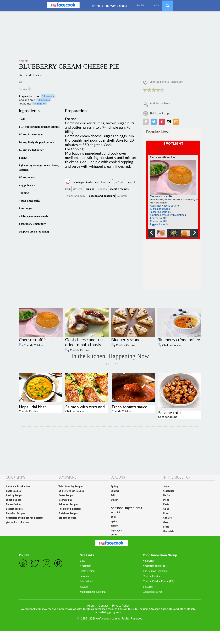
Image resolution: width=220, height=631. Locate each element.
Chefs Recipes (13, 491)
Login (156, 5)
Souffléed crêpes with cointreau (168, 215)
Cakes (166, 522)
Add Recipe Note (160, 103)
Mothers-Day (65, 500)
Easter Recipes (66, 495)
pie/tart (118, 182)
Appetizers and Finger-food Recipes (24, 517)
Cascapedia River (152, 591)
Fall (113, 495)
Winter (114, 500)
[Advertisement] (110, 36)
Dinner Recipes (13, 504)
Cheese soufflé (158, 218)
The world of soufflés (161, 196)
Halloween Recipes (68, 504)
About (90, 605)
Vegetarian (85, 565)
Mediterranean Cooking (93, 591)
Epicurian (148, 586)
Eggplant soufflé (159, 224)
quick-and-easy (76, 196)
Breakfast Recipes (15, 513)
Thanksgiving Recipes (69, 508)
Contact (103, 605)
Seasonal (84, 576)
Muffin (166, 495)
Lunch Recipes (13, 500)
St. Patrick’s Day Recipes (71, 491)
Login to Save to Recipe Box (166, 81)
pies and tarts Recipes (17, 522)
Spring (114, 486)
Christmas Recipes (68, 513)
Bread (166, 513)
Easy (82, 560)
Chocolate (168, 531)
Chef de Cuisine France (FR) (158, 581)
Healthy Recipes (14, 495)
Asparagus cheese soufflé (164, 205)
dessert (77, 189)
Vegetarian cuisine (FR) (155, 565)
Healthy (84, 586)
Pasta (166, 504)
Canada (102, 189)
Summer (122, 196)
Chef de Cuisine (32, 75)
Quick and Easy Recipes (18, 486)
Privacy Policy (120, 605)
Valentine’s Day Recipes (70, 486)
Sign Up (140, 5)
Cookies (167, 517)
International (86, 581)
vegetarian (168, 491)
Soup (166, 486)
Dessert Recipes (14, 508)
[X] (167, 4)
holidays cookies (67, 517)
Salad (166, 508)
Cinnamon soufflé (160, 209)
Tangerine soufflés (160, 212)
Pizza (166, 500)
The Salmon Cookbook (155, 570)
